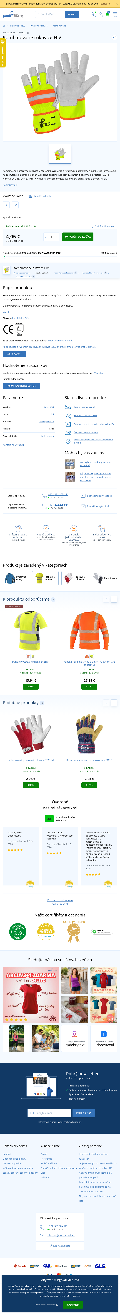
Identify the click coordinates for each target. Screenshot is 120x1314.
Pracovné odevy (17, 25)
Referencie (46, 1158)
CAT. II (6, 311)
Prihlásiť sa (83, 1113)
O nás (44, 1154)
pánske (42, 421)
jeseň (51, 436)
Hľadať (72, 14)
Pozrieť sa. (105, 3)
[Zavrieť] (116, 3)
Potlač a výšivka (49, 1163)
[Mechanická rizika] (19, 329)
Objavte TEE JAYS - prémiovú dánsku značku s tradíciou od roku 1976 (95, 477)
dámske (50, 421)
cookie (85, 1289)
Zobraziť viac (10, 184)
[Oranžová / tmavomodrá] (28, 656)
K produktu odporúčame (94, 272)
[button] (114, 599)
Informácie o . (60, 1121)
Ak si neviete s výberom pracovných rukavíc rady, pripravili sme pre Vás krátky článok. (49, 346)
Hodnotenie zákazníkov (65, 272)
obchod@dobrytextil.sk (99, 495)
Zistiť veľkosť (15, 353)
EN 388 (16, 317)
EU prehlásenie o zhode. (61, 340)
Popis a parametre (21, 272)
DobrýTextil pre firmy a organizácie (59, 1168)
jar (42, 436)
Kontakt (7, 1154)
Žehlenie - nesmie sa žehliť (86, 432)
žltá (52, 414)
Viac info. (98, 373)
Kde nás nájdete (61, 1245)
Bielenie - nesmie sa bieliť (85, 415)
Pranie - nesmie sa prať (84, 406)
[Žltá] (91, 656)
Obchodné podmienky (14, 1158)
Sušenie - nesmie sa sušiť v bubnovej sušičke (94, 424)
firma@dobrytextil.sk (98, 506)
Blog (43, 1172)
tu (57, 1304)
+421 (58, 494)
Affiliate (45, 1177)
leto (46, 436)
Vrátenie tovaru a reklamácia (18, 1168)
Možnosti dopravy (105, 226)
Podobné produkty (25, 276)
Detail (31, 686)
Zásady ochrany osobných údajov (20, 1172)
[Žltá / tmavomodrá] (33, 656)
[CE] (8, 329)
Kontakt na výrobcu (13, 444)
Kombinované (59, 25)
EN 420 (25, 317)
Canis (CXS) (48, 406)
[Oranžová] (87, 656)
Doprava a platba (12, 1163)
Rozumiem (72, 1304)
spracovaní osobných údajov (66, 1121)
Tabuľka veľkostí (42, 195)
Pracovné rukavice (39, 25)
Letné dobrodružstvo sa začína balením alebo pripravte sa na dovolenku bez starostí (95, 1187)
